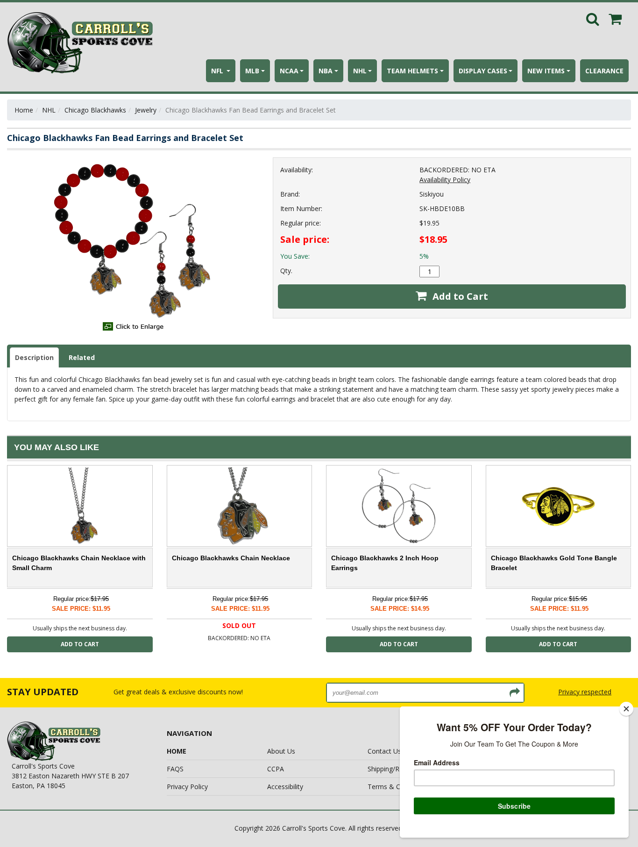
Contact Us (384, 751)
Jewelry (145, 110)
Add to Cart (459, 296)
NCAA (289, 70)
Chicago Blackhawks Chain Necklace (231, 558)
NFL (218, 70)
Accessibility (285, 786)
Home (23, 110)
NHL (360, 70)
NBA (326, 70)
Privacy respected (584, 691)
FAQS (175, 768)
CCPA (275, 768)
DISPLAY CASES (483, 70)
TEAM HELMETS (412, 70)
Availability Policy (444, 179)
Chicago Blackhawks (95, 110)
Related (82, 357)
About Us (281, 751)
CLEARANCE (604, 70)
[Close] (626, 709)
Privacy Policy (187, 786)
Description (34, 357)
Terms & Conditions (398, 786)
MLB (252, 70)
